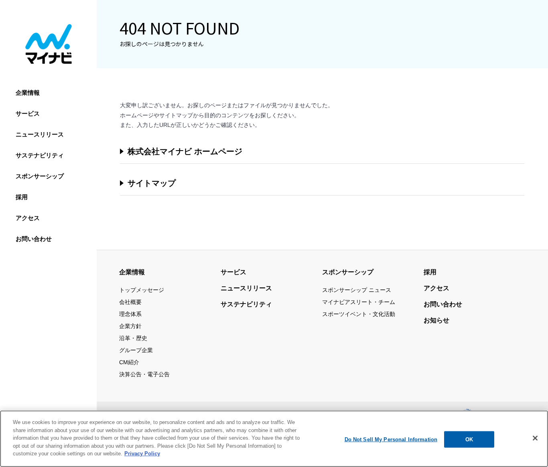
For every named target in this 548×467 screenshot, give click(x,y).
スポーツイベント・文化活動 (358, 314)
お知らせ (436, 320)
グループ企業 (136, 350)
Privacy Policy (142, 454)
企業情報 (28, 92)
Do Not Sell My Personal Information (391, 439)
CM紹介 (129, 362)
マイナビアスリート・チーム (358, 302)
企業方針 (130, 326)
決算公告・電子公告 (144, 374)
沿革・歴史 (133, 338)
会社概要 (130, 302)
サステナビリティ (40, 155)
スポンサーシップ (40, 176)
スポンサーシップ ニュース (356, 290)
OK (469, 439)
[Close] (535, 438)
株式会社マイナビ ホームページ (185, 151)
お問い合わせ (34, 238)
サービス (28, 113)
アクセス (28, 217)
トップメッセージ (141, 290)
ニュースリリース (40, 134)
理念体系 (130, 314)
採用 (22, 197)
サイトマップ (152, 183)
